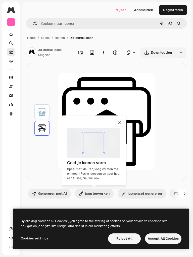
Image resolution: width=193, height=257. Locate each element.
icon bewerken (97, 193)
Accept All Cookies (163, 238)
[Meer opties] (104, 52)
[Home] (11, 34)
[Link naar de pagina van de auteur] (31, 52)
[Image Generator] (11, 96)
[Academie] (11, 238)
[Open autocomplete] (33, 23)
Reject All (124, 238)
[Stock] (11, 52)
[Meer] (11, 247)
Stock (45, 38)
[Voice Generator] (11, 114)
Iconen (60, 38)
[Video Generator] (11, 105)
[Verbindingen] (11, 229)
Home (31, 38)
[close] (119, 122)
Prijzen (120, 10)
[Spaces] (11, 87)
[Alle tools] (11, 78)
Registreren (173, 10)
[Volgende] (184, 193)
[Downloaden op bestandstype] (131, 52)
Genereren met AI (52, 193)
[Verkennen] (11, 61)
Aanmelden (143, 10)
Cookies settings (34, 238)
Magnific (44, 55)
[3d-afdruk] (42, 111)
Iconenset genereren (145, 193)
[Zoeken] (11, 43)
